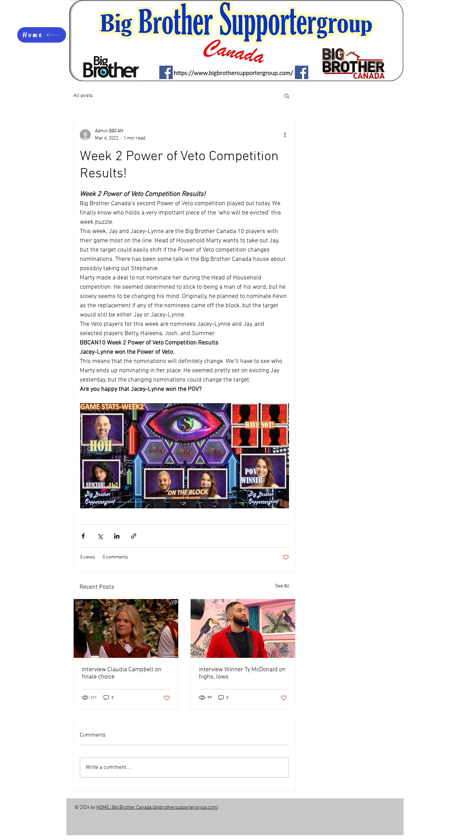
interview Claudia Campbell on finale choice (121, 673)
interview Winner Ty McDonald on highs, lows (242, 673)
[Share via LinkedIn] (117, 536)
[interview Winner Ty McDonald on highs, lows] (243, 628)
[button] (287, 95)
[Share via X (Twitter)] (100, 536)
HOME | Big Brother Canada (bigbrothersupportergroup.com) (157, 807)
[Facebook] (166, 72)
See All (282, 586)
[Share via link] (133, 536)
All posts (83, 95)
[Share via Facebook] (83, 536)
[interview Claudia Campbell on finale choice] (126, 628)
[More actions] (285, 135)
